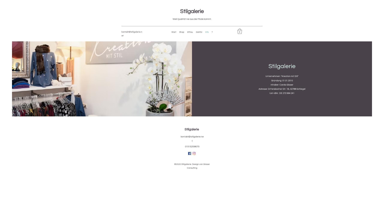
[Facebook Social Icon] (189, 153)
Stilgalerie (192, 11)
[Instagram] (194, 153)
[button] (239, 31)
